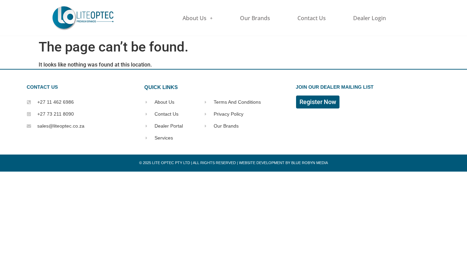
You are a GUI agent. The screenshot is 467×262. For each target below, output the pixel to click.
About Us (194, 18)
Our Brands (255, 18)
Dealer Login (369, 18)
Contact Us (311, 18)
